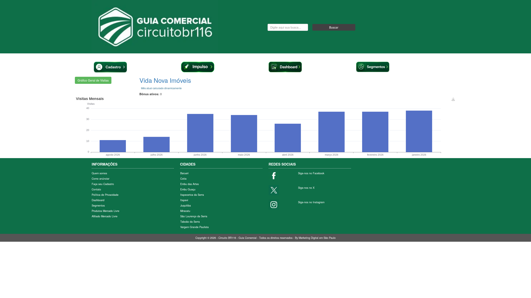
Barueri (184, 173)
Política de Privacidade (105, 195)
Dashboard (98, 200)
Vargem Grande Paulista (194, 227)
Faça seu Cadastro (103, 184)
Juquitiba (185, 205)
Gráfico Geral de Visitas (93, 80)
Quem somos (99, 173)
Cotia (183, 178)
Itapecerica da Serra (192, 195)
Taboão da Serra (190, 221)
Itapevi (184, 200)
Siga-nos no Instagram (311, 202)
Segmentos (98, 205)
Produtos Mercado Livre (105, 211)
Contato (96, 189)
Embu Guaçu (187, 189)
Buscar (333, 27)
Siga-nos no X (306, 188)
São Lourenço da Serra (193, 216)
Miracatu (185, 211)
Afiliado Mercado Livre (104, 216)
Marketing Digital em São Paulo (317, 238)
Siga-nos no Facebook (311, 173)
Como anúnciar (100, 178)
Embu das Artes (189, 184)
